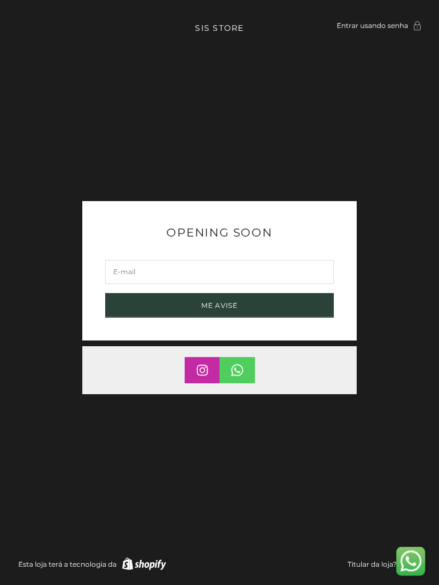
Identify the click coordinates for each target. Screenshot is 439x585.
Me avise (219, 305)
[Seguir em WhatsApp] (237, 370)
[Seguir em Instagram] (202, 370)
